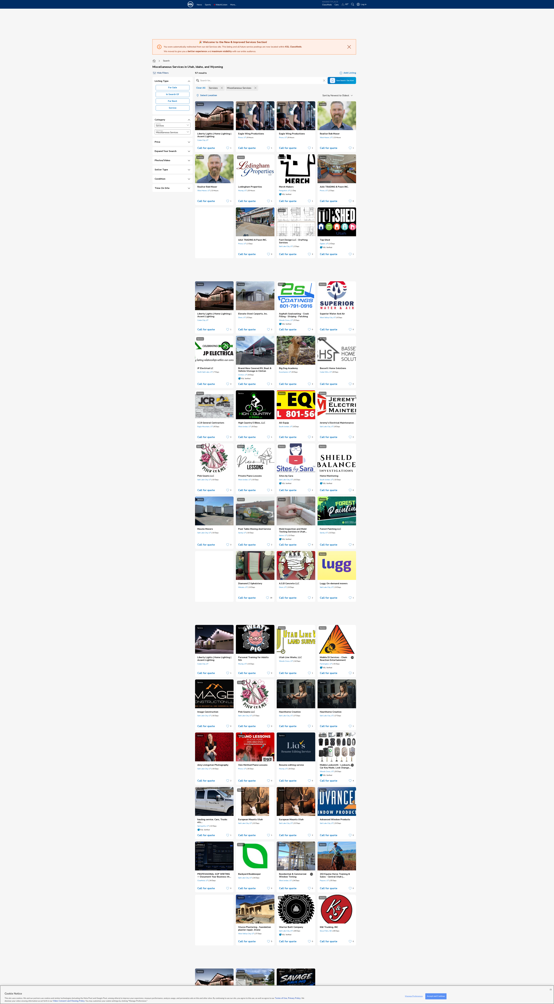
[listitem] (214, 126)
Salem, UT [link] (283, 535)
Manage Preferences (414, 996)
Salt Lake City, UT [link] (286, 246)
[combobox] (172, 125)
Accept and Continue (436, 996)
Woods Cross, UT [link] (286, 320)
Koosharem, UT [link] (285, 372)
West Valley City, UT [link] (328, 317)
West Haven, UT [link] (326, 137)
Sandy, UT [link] (242, 533)
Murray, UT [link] (242, 190)
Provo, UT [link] (242, 137)
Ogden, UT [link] (324, 243)
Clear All (200, 87)
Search (166, 60)
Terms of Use (281, 998)
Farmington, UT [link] (326, 664)
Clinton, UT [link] (242, 375)
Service (172, 107)
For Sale (172, 87)
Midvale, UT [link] (242, 587)
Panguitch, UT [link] (284, 190)
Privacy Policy (294, 998)
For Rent (172, 101)
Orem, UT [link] (242, 317)
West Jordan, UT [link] (244, 426)
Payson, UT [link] (324, 880)
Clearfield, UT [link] (202, 880)
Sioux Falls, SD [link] (326, 931)
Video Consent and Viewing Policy (69, 1001)
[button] (187, 125)
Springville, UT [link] (203, 826)
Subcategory (159, 131)
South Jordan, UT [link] (285, 426)
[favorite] (227, 148)
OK (551, 989)
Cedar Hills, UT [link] (326, 372)
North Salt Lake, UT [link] (205, 372)
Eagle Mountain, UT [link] (205, 426)
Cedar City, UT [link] (202, 140)
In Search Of (172, 94)
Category (158, 124)
